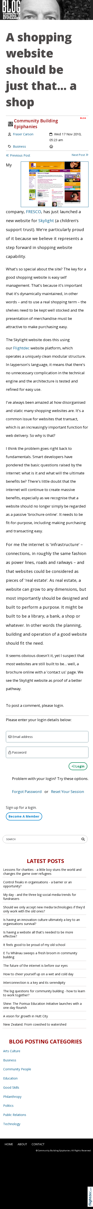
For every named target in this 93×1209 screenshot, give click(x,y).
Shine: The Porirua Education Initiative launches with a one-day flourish (42, 1005)
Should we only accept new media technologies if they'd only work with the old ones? (44, 909)
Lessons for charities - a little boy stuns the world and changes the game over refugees (42, 871)
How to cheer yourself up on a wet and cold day (38, 974)
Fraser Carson (23, 134)
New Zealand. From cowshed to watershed (34, 1024)
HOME (9, 1144)
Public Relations (14, 1115)
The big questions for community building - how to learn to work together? (44, 993)
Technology (11, 1124)
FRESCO (33, 211)
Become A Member (24, 816)
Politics (8, 1105)
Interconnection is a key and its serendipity (34, 982)
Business (19, 146)
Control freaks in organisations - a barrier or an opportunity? (37, 884)
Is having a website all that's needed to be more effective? (38, 934)
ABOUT (22, 1144)
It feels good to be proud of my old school (34, 945)
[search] (83, 838)
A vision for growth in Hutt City (25, 1016)
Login (79, 766)
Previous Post (19, 155)
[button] (91, 1202)
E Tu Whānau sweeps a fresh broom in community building (40, 955)
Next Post (79, 155)
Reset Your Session (67, 791)
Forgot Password (27, 791)
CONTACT (38, 1144)
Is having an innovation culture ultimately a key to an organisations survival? (41, 922)
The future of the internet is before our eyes (35, 965)
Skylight (46, 220)
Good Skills (11, 1087)
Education (10, 1078)
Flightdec (21, 348)
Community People (17, 1069)
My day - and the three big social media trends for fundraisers (39, 896)
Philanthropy (12, 1096)
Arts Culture (11, 1051)
